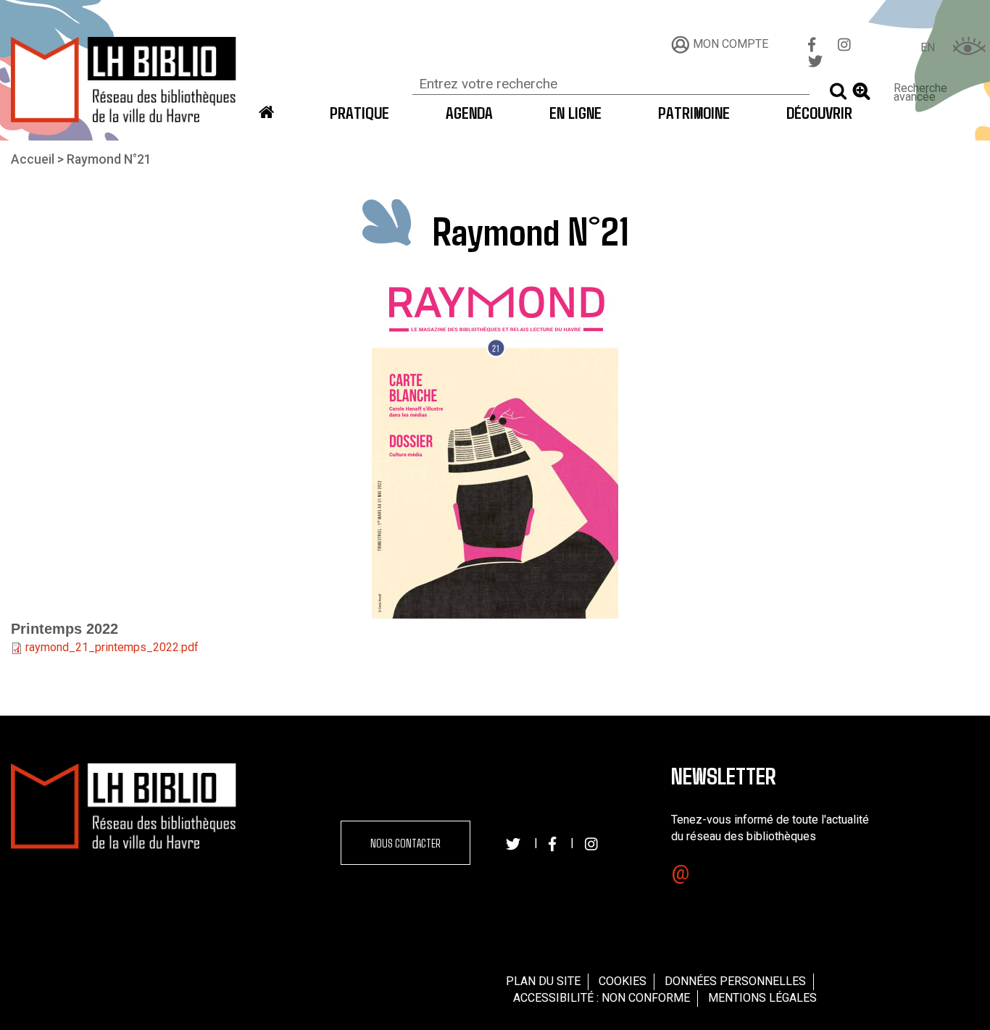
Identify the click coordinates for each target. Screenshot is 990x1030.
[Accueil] (124, 79)
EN (927, 47)
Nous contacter (405, 843)
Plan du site (543, 981)
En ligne (575, 112)
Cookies (622, 981)
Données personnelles (735, 981)
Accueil (32, 159)
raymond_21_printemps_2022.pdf (112, 647)
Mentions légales (762, 998)
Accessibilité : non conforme (601, 998)
